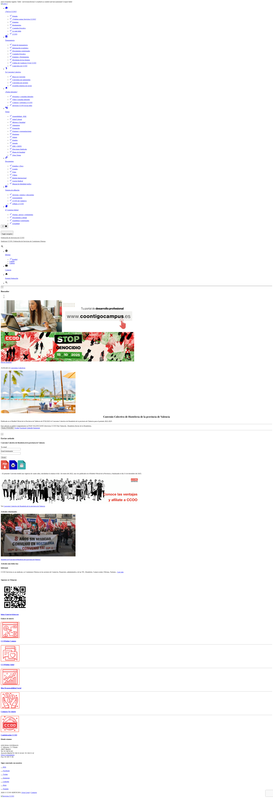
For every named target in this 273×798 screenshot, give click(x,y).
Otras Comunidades (8, 755)
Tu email (4, 447)
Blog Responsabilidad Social (11, 688)
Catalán (12, 261)
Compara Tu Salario (8, 712)
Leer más (120, 572)
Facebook (23, 428)
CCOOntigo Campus (8, 641)
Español (13, 259)
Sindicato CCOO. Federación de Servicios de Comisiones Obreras (23, 241)
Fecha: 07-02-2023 (7, 428)
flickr (5, 785)
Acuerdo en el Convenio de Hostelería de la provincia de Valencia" (21, 559)
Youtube (6, 789)
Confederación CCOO (9, 735)
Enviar (4, 457)
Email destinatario (7, 451)
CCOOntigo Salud (7, 665)
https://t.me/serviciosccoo (10, 614)
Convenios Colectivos (17, 368)
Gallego (12, 263)
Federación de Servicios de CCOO (12, 238)
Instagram (36, 428)
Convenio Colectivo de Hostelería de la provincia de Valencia (24, 506)
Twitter (17, 428)
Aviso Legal (25, 792)
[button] (3, 362)
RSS (4, 767)
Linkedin (30, 428)
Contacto (34, 792)
